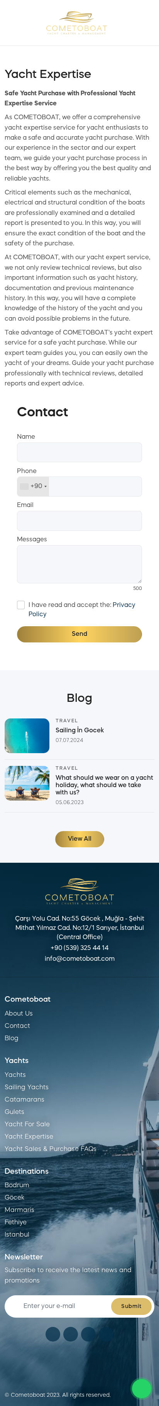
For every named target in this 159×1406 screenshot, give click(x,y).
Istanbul (17, 1235)
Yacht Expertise (29, 1137)
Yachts (15, 1075)
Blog (12, 1039)
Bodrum (17, 1186)
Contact (17, 1026)
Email (25, 505)
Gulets (14, 1112)
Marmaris (19, 1210)
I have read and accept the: (82, 610)
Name (26, 437)
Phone (27, 471)
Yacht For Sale (27, 1125)
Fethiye (16, 1223)
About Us (19, 1014)
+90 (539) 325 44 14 (79, 948)
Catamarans (24, 1100)
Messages (32, 540)
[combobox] (33, 486)
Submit (131, 1306)
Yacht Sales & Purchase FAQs (50, 1149)
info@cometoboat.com (80, 959)
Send (79, 634)
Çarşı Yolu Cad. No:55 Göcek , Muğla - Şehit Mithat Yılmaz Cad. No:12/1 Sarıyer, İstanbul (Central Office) (79, 928)
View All (79, 839)
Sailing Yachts (27, 1088)
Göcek (14, 1198)
